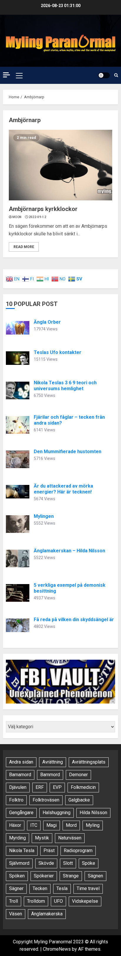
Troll (13, 901)
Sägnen (95, 876)
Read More (24, 247)
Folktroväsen (46, 800)
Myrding (17, 838)
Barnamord (20, 774)
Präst (49, 850)
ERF (40, 787)
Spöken (17, 876)
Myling (93, 825)
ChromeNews (57, 949)
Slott (68, 863)
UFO (58, 901)
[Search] (116, 75)
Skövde (46, 863)
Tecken (40, 888)
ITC (33, 825)
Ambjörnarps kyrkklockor (43, 208)
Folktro (16, 800)
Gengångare (21, 812)
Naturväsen (69, 838)
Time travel (88, 888)
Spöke (88, 863)
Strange (71, 876)
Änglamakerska (47, 914)
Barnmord (50, 774)
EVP (57, 787)
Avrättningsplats (88, 762)
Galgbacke (79, 800)
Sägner (16, 888)
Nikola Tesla (21, 850)
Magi (51, 825)
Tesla (62, 888)
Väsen (15, 914)
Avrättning (52, 762)
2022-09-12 (37, 217)
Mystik (42, 838)
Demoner (78, 774)
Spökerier (44, 876)
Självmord (19, 863)
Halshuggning (56, 812)
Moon (16, 217)
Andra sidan (21, 762)
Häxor (15, 825)
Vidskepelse (85, 901)
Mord (71, 825)
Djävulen (17, 787)
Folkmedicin (83, 787)
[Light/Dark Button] (104, 75)
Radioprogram (78, 850)
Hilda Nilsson (93, 812)
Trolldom (36, 901)
